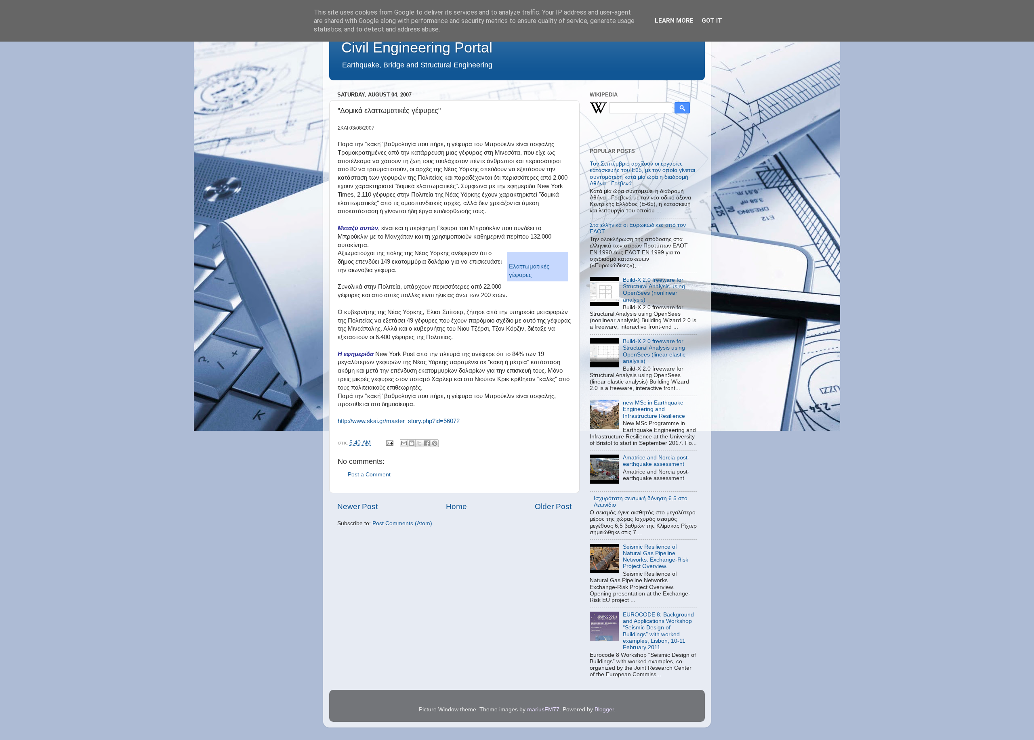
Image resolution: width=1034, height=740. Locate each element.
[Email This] (404, 443)
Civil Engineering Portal (416, 47)
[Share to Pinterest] (435, 443)
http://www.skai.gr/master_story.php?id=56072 (399, 421)
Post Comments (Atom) (402, 523)
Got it (712, 20)
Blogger (604, 709)
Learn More (674, 20)
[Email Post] (389, 443)
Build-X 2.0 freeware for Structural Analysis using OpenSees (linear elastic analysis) (654, 351)
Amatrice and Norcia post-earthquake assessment (656, 461)
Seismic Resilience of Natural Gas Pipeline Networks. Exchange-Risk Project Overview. (655, 557)
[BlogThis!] (412, 443)
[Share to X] (419, 443)
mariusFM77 (543, 709)
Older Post (553, 506)
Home (456, 506)
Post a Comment (369, 475)
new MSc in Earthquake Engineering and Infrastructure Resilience (654, 409)
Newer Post (357, 506)
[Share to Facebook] (427, 443)
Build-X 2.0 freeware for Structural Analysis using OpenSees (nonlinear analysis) (654, 290)
